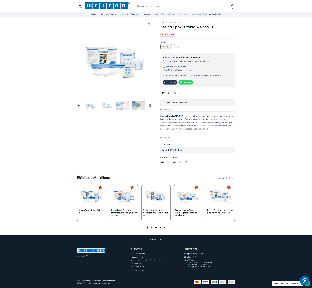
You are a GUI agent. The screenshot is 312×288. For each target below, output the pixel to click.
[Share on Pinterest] (180, 162)
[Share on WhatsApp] (174, 162)
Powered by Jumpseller (101, 283)
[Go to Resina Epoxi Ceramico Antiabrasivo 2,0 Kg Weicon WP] (156, 196)
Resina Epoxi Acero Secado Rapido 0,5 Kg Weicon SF (220, 211)
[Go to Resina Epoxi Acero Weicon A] (91, 196)
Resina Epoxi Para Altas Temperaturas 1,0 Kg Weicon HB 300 (124, 213)
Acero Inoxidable (137, 267)
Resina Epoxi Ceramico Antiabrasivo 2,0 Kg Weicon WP (155, 213)
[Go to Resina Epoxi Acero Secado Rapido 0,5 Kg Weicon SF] (220, 196)
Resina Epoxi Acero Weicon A (91, 211)
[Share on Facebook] (162, 162)
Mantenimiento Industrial (140, 270)
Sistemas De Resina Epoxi (164, 14)
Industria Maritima (138, 253)
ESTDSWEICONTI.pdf (174, 150)
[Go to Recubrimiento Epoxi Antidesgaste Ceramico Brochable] (188, 196)
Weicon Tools (136, 263)
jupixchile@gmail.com (196, 253)
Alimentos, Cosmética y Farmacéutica (146, 260)
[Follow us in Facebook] (87, 256)
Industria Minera (137, 257)
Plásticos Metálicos (185, 14)
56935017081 (192, 257)
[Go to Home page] (107, 5)
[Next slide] (150, 105)
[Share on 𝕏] (168, 162)
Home (93, 14)
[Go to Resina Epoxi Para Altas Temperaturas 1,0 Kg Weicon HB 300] (123, 196)
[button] (147, 227)
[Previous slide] (79, 105)
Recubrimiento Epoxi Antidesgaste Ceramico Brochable (186, 213)
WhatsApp (187, 82)
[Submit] (138, 6)
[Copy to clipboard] (186, 162)
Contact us (171, 82)
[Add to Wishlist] (101, 196)
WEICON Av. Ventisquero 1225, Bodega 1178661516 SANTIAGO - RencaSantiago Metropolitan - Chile (200, 263)
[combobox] (181, 5)
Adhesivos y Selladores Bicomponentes (135, 14)
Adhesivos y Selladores (108, 14)
